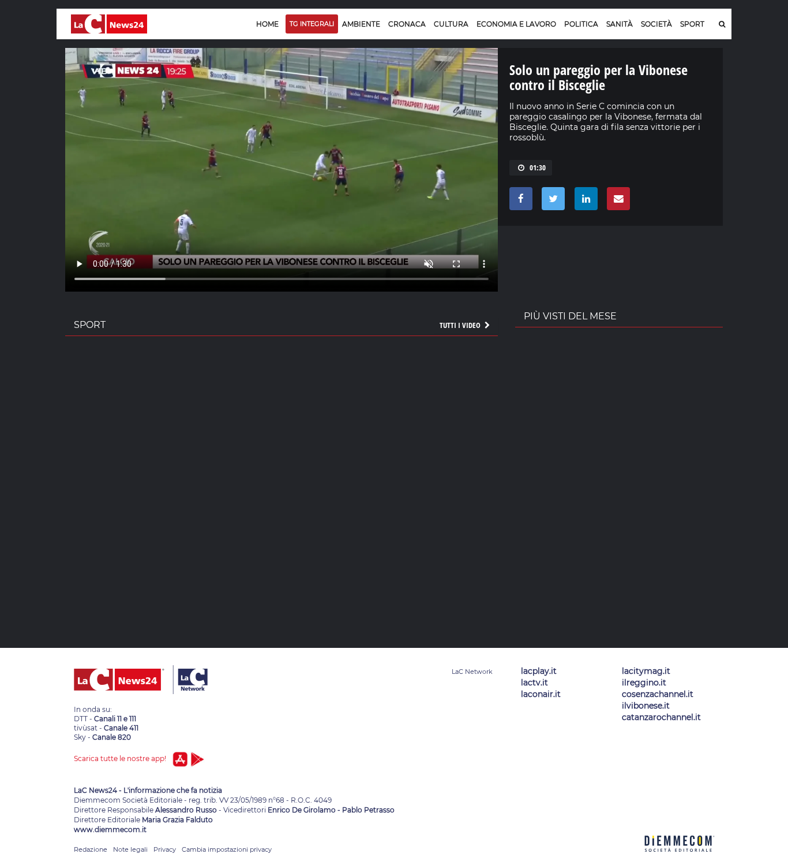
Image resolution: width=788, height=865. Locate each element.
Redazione (90, 849)
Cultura (451, 24)
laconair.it (541, 694)
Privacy (164, 849)
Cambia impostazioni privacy (227, 849)
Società (656, 24)
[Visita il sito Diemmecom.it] (679, 858)
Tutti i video (461, 325)
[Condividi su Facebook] (519, 201)
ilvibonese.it (646, 705)
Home (267, 24)
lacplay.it (539, 671)
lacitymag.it (646, 671)
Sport (692, 24)
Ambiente (361, 24)
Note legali (130, 849)
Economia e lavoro (516, 24)
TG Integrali (312, 24)
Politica (581, 24)
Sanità (619, 24)
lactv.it (534, 682)
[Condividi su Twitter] (551, 201)
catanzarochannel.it (661, 717)
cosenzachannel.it (657, 694)
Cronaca (407, 24)
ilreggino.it (644, 682)
